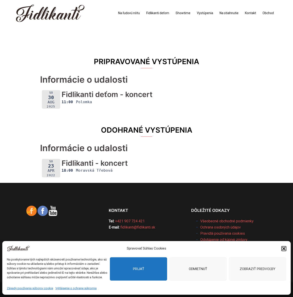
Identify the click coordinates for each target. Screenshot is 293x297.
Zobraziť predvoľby (257, 269)
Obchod (268, 13)
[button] (284, 248)
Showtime (183, 13)
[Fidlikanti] (50, 13)
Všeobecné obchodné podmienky (227, 221)
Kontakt (250, 13)
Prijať (138, 269)
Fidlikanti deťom (157, 13)
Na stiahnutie (229, 13)
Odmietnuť (198, 269)
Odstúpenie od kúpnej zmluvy (223, 239)
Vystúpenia (205, 13)
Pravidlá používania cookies (222, 233)
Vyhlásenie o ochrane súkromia (76, 288)
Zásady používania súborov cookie (30, 288)
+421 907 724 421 (130, 221)
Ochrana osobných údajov (220, 227)
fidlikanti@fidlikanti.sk (137, 227)
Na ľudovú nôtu (129, 13)
